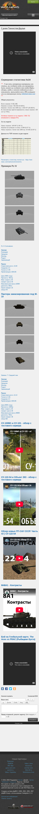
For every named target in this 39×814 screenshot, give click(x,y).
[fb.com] (6, 688)
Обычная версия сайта (9, 15)
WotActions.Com (28, 772)
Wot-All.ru (28, 770)
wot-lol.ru (10, 770)
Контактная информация (9, 796)
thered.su (28, 766)
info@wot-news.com (28, 94)
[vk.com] (2, 688)
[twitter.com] (10, 688)
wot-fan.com (28, 768)
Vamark (20, 780)
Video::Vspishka (10, 772)
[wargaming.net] (27, 810)
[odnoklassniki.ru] (14, 688)
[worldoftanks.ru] (13, 810)
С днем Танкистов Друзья (13, 28)
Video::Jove (29, 763)
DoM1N (10, 763)
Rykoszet (10, 761)
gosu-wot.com (10, 768)
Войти (33, 2)
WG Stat (10, 766)
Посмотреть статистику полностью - (13, 160)
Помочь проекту (6, 798)
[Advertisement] (19, 22)
